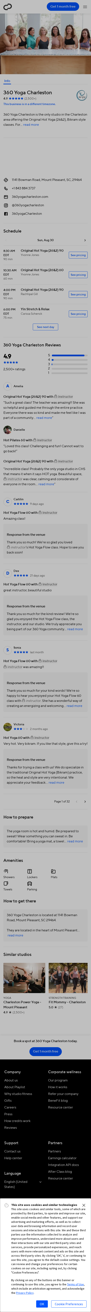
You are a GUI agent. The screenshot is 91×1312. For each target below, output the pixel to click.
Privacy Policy (25, 1293)
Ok (42, 1304)
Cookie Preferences (69, 1304)
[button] (83, 1205)
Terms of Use (75, 1284)
